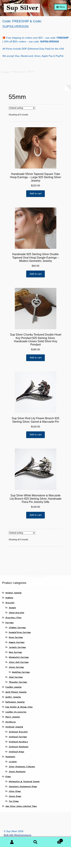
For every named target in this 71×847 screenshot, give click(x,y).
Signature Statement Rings (23, 786)
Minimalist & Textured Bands (24, 781)
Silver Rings (15, 791)
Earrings (9, 622)
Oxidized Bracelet (18, 731)
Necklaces (10, 722)
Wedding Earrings (21, 672)
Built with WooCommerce (17, 835)
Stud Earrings (16, 677)
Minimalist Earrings (19, 657)
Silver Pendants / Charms (22, 766)
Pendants (10, 756)
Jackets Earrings (17, 647)
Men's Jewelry (12, 717)
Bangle (12, 607)
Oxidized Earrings (18, 736)
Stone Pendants (17, 771)
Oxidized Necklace (18, 741)
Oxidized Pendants (18, 746)
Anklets (9, 597)
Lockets (13, 761)
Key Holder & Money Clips (19, 707)
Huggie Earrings (16, 642)
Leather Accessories (15, 712)
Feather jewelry (13, 687)
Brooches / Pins (13, 617)
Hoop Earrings (16, 637)
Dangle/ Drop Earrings (20, 632)
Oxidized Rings (16, 751)
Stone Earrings (16, 667)
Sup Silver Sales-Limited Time (21, 806)
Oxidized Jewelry (14, 727)
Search (35, 842)
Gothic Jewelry (13, 697)
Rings (8, 776)
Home (6, 71)
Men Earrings (15, 652)
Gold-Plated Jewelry (16, 692)
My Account (12, 842)
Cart (54, 839)
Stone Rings (15, 796)
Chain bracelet (16, 612)
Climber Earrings (17, 627)
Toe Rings (14, 801)
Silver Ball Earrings (19, 662)
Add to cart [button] (36, 193)
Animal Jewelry (13, 592)
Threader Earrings (18, 682)
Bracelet (9, 602)
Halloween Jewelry (15, 702)
